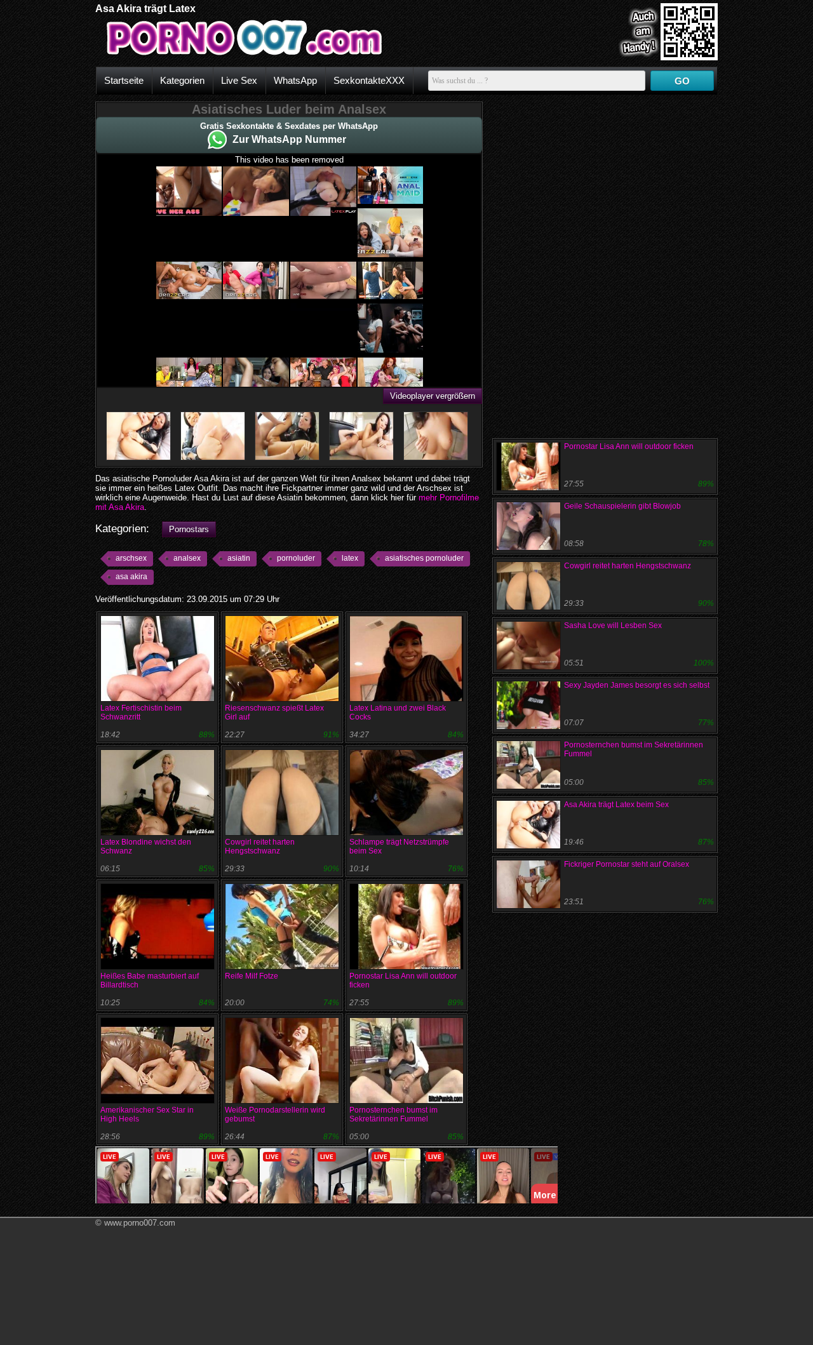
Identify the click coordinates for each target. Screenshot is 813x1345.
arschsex (131, 558)
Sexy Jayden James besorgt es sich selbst (636, 685)
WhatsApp (295, 80)
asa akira (131, 576)
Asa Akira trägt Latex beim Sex (616, 804)
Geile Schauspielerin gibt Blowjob (622, 506)
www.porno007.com (139, 1223)
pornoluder (296, 558)
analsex (187, 558)
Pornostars (189, 529)
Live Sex (239, 80)
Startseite (124, 80)
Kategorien (182, 80)
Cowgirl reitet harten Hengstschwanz (260, 846)
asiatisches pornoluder (424, 558)
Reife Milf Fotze (251, 976)
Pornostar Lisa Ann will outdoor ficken (629, 446)
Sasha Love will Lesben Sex (613, 625)
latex (350, 558)
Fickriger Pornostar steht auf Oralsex (626, 864)
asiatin (238, 558)
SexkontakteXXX (369, 80)
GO (682, 81)
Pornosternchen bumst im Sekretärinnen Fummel (393, 1114)
